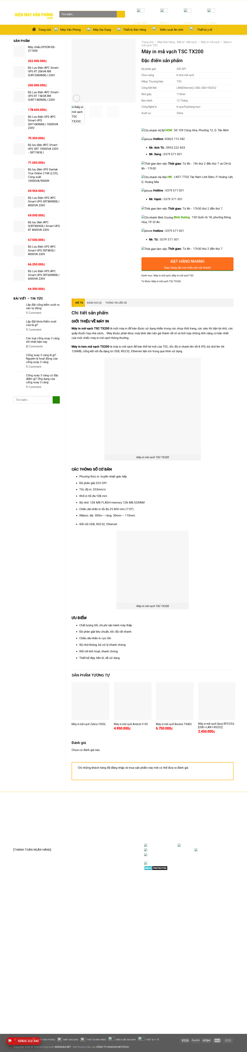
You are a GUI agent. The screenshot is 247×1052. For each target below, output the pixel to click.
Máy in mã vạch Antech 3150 (131, 724)
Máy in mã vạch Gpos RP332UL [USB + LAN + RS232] (216, 725)
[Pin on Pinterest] (165, 290)
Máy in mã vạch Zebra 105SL (89, 724)
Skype (184, 854)
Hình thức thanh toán (105, 834)
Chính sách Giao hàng (106, 828)
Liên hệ (209, 3)
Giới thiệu (198, 3)
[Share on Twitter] (151, 290)
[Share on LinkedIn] (171, 290)
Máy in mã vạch (210, 42)
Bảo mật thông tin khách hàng (111, 840)
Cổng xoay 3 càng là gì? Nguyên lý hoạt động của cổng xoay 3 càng (42, 358)
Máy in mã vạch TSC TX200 (166, 281)
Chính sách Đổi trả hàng (107, 822)
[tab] (78, 303)
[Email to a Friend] (158, 290)
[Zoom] (76, 98)
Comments (34, 346)
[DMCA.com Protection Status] (155, 868)
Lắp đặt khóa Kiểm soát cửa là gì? (41, 323)
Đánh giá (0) (94, 302)
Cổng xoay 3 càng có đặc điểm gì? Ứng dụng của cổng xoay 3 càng (42, 379)
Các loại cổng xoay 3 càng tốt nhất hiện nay (42, 340)
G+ (229, 850)
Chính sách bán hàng (105, 810)
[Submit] (120, 14)
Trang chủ (147, 42)
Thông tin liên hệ (116, 302)
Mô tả (79, 302)
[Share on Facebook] (145, 290)
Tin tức (188, 3)
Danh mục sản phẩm (218, 845)
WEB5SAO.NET (63, 1046)
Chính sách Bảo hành (105, 816)
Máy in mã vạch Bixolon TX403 (174, 724)
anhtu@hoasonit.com (32, 841)
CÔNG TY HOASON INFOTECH (112, 1046)
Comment (33, 313)
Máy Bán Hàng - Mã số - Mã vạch (177, 42)
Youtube (188, 850)
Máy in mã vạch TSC (183, 275)
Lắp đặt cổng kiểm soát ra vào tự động (42, 306)
